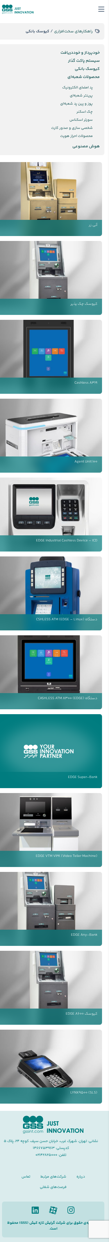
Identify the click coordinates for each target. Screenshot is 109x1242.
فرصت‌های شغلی (53, 1187)
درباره (80, 1177)
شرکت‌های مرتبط (53, 1177)
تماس (26, 1177)
